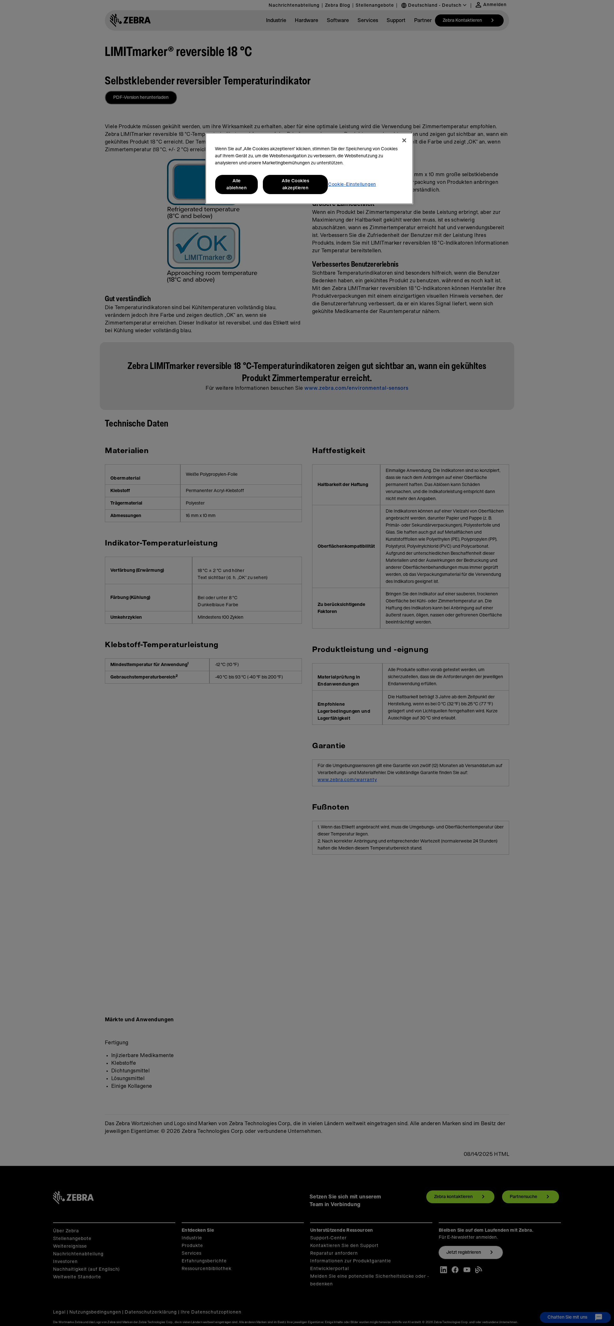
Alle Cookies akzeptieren (295, 184)
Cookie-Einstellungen (352, 184)
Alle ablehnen (236, 184)
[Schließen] (404, 140)
